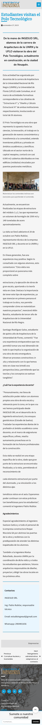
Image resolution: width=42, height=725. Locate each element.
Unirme (36, 722)
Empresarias (33, 643)
